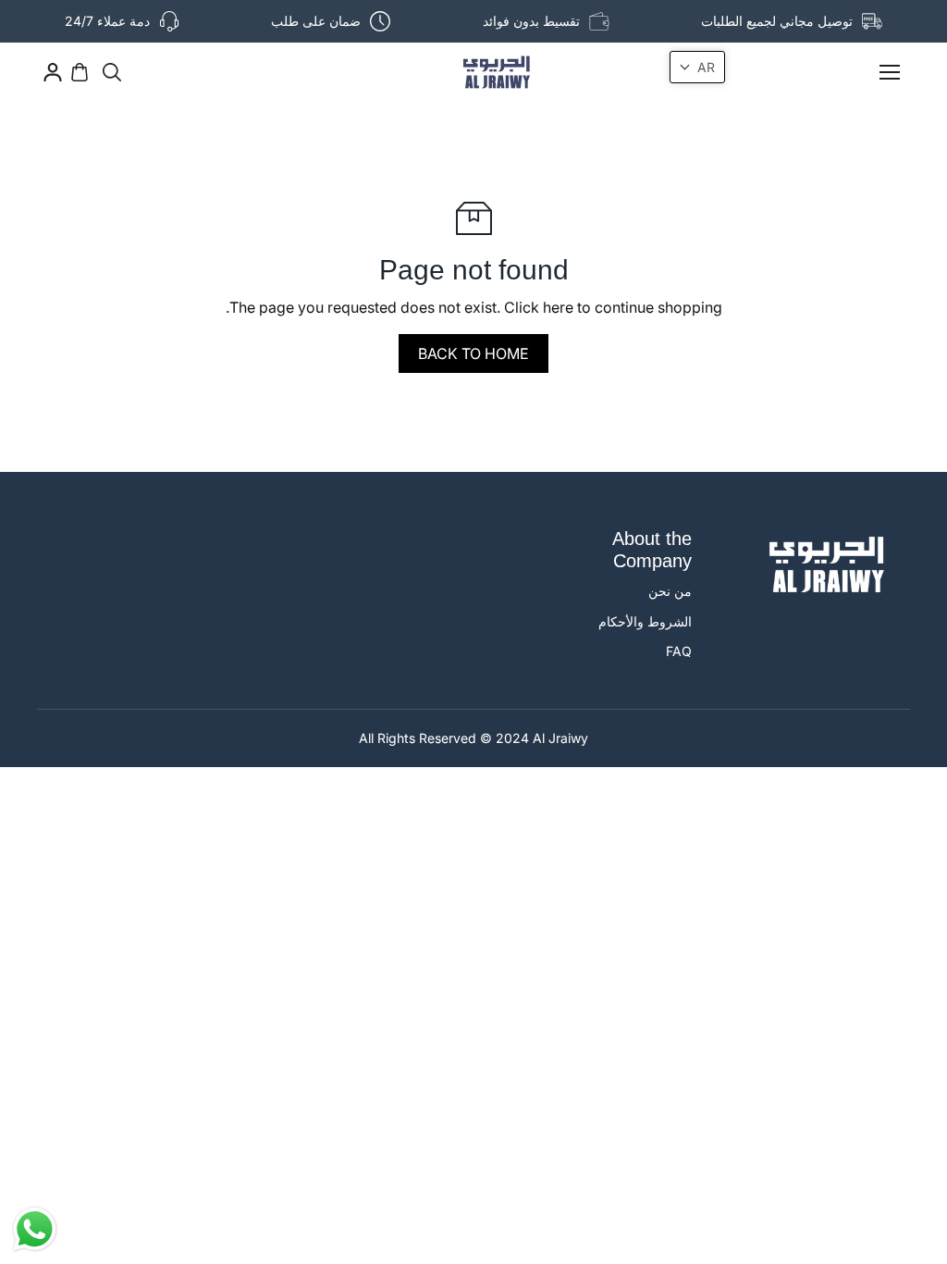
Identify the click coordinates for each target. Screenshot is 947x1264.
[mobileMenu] (889, 72)
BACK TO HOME (473, 353)
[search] (112, 72)
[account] (53, 72)
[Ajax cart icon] (79, 72)
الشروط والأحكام (645, 621)
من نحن (670, 591)
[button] (697, 67)
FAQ (679, 651)
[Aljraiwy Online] (473, 72)
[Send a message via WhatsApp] (34, 1229)
